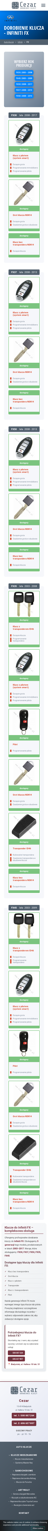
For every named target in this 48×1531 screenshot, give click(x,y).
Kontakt (24, 1513)
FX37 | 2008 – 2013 (24, 90)
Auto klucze (24, 1447)
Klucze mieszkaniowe (24, 1459)
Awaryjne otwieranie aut (24, 1505)
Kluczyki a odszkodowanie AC (24, 1498)
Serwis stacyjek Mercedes (24, 1494)
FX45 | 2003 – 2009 (24, 78)
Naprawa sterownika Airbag (24, 1478)
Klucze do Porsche (24, 1482)
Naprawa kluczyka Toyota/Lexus (24, 1501)
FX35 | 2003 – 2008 (24, 72)
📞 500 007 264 (16, 1353)
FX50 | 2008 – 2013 (24, 96)
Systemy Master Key (24, 1463)
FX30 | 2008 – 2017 (24, 84)
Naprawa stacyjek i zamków (24, 1475)
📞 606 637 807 (16, 1359)
